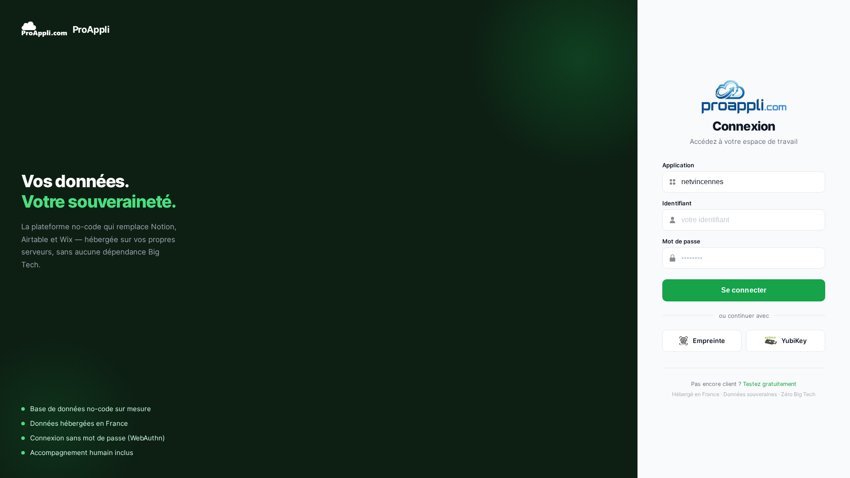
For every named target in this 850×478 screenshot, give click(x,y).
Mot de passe (681, 241)
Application (678, 165)
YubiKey (794, 340)
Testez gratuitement (769, 384)
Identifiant (677, 203)
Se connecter (744, 290)
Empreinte (709, 340)
